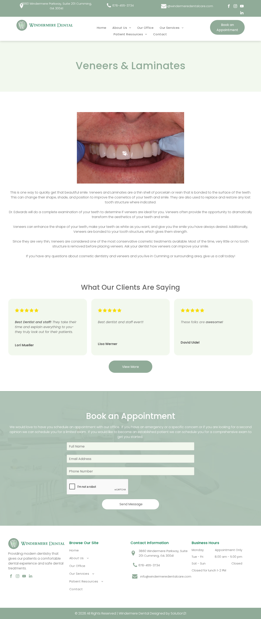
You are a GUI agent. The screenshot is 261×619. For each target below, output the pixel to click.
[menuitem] (101, 27)
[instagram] (235, 6)
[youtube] (242, 6)
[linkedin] (242, 13)
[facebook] (229, 6)
